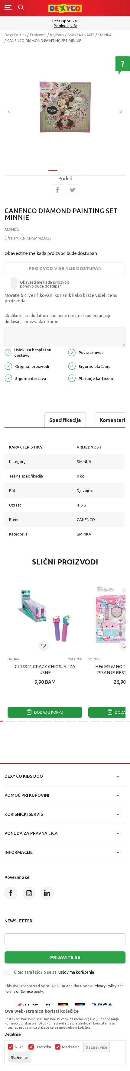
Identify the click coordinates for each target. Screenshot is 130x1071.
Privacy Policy (104, 986)
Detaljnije (13, 1034)
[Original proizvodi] (8, 365)
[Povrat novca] (72, 352)
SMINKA (105, 35)
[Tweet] (72, 190)
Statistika (43, 1047)
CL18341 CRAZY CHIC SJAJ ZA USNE (45, 669)
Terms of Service (19, 991)
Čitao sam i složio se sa (54, 972)
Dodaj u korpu (48, 712)
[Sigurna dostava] (8, 377)
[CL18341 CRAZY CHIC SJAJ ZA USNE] (45, 615)
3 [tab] (77, 170)
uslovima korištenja (76, 972)
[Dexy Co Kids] (65, 8)
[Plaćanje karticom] (72, 377)
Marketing (71, 1047)
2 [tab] (65, 170)
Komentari (112, 420)
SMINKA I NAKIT (81, 35)
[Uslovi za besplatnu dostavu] (8, 352)
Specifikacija (65, 420)
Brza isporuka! (65, 21)
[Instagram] (29, 893)
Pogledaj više (65, 26)
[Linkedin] (47, 893)
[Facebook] (57, 190)
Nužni (19, 1047)
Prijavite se (65, 957)
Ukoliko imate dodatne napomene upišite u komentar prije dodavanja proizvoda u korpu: (58, 318)
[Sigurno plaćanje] (72, 365)
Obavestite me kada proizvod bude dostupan (51, 253)
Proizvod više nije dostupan (65, 268)
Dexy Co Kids (15, 35)
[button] (43, 646)
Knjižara (57, 35)
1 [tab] (52, 170)
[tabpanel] (65, 106)
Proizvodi (38, 35)
